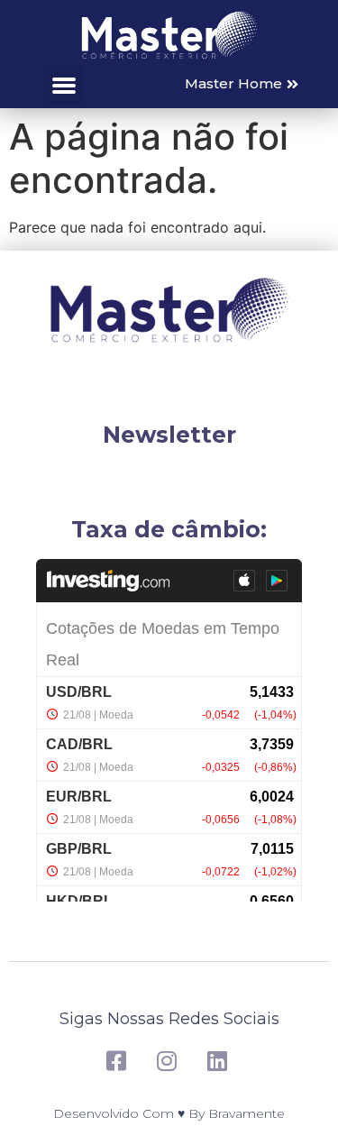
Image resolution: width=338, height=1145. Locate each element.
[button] (64, 85)
